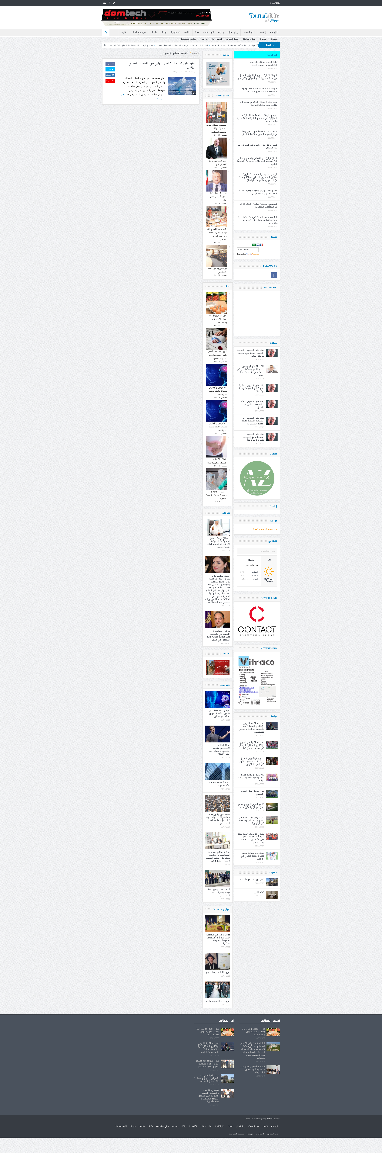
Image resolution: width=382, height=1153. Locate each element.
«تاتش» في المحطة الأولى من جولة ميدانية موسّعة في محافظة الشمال (125, 45)
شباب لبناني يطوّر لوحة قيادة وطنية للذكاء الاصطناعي (219, 892)
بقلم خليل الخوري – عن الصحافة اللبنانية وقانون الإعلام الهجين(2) (252, 421)
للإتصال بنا (217, 39)
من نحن (204, 39)
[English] (258, 244)
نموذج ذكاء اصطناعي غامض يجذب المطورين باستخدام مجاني (219, 713)
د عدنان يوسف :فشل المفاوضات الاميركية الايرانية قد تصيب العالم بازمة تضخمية (218, 542)
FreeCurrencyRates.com (264, 529)
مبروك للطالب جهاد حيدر (218, 972)
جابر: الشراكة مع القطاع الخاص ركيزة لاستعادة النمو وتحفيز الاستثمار (260, 90)
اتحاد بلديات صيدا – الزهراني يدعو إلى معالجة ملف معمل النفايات (259, 103)
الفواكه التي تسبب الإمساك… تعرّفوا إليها (217, 461)
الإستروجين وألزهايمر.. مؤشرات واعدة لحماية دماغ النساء (217, 391)
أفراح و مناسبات (138, 32)
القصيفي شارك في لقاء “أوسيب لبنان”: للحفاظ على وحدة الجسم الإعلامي (217, 234)
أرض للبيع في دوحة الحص (251, 879)
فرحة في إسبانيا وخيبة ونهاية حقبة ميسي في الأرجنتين (252, 856)
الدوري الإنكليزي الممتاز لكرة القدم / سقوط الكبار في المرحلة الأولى (252, 761)
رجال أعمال (233, 32)
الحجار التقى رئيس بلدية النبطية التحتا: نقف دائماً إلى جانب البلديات (258, 192)
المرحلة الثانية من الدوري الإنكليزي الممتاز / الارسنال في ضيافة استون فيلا (251, 745)
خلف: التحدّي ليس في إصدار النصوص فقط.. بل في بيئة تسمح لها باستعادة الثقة (250, 370)
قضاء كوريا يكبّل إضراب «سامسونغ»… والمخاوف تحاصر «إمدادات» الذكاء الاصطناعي (218, 818)
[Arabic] (254, 244)
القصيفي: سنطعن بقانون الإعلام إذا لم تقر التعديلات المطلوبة (216, 128)
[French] (262, 244)
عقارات (124, 32)
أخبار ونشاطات (248, 39)
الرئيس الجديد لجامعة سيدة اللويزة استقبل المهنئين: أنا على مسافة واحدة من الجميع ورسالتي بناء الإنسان (258, 177)
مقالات (187, 32)
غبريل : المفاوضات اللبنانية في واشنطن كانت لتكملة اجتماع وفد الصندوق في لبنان (218, 635)
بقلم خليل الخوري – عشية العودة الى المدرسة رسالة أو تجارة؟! (251, 388)
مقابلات (274, 39)
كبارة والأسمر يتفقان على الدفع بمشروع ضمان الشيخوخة (252, 1069)
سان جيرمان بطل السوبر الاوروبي (252, 792)
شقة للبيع (259, 892)
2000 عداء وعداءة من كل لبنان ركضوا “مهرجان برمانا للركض (251, 778)
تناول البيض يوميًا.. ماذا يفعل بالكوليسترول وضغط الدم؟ (217, 319)
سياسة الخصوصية (188, 39)
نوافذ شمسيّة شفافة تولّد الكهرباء (219, 784)
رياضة (164, 32)
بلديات (221, 32)
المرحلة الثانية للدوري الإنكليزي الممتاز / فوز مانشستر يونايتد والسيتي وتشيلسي (257, 76)
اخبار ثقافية (208, 32)
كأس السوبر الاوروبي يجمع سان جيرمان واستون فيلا (251, 805)
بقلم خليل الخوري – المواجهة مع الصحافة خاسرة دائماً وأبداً (253, 437)
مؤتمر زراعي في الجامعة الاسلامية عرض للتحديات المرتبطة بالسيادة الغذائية (218, 939)
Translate (255, 254)
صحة (197, 32)
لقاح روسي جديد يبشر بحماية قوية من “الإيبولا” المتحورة (216, 495)
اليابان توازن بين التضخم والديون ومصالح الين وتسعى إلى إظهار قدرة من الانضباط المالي (257, 161)
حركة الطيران (232, 39)
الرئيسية (274, 32)
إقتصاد (263, 32)
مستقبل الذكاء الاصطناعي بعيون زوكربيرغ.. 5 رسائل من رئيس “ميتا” (219, 749)
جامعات (154, 32)
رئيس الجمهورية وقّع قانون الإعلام (218, 162)
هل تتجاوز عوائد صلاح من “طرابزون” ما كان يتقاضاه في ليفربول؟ (251, 820)
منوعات (263, 39)
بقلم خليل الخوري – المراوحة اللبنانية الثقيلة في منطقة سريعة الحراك (250, 353)
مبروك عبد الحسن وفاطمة (217, 1001)
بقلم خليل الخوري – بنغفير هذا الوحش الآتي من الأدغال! (251, 404)
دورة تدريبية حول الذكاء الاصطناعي (217, 270)
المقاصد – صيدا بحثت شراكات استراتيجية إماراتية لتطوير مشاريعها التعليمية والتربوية (258, 220)
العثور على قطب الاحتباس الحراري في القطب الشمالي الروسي (162, 65)
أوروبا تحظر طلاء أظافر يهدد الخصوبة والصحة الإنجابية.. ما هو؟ (217, 355)
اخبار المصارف (249, 32)
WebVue (270, 1119)
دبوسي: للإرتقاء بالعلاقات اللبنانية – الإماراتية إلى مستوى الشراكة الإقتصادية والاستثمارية (194, 45)
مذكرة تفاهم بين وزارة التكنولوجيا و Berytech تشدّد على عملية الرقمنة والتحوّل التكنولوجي (218, 856)
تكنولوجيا (175, 32)
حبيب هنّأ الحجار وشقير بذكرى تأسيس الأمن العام (218, 196)
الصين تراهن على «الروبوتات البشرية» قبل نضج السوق (257, 146)
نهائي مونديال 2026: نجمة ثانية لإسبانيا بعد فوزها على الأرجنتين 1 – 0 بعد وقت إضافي (251, 838)
